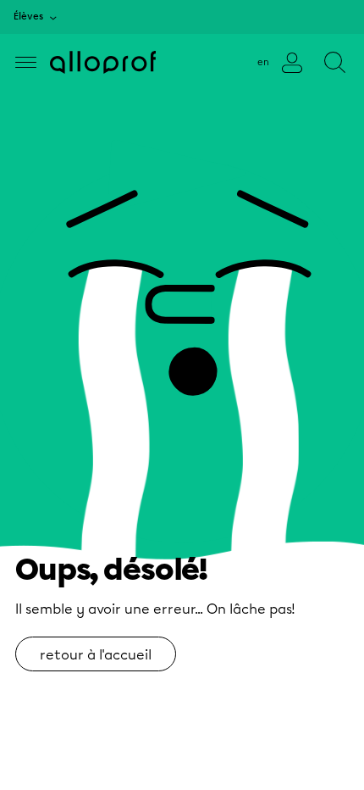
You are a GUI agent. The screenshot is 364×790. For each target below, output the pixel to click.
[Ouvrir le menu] (26, 62)
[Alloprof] (103, 62)
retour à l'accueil (96, 655)
